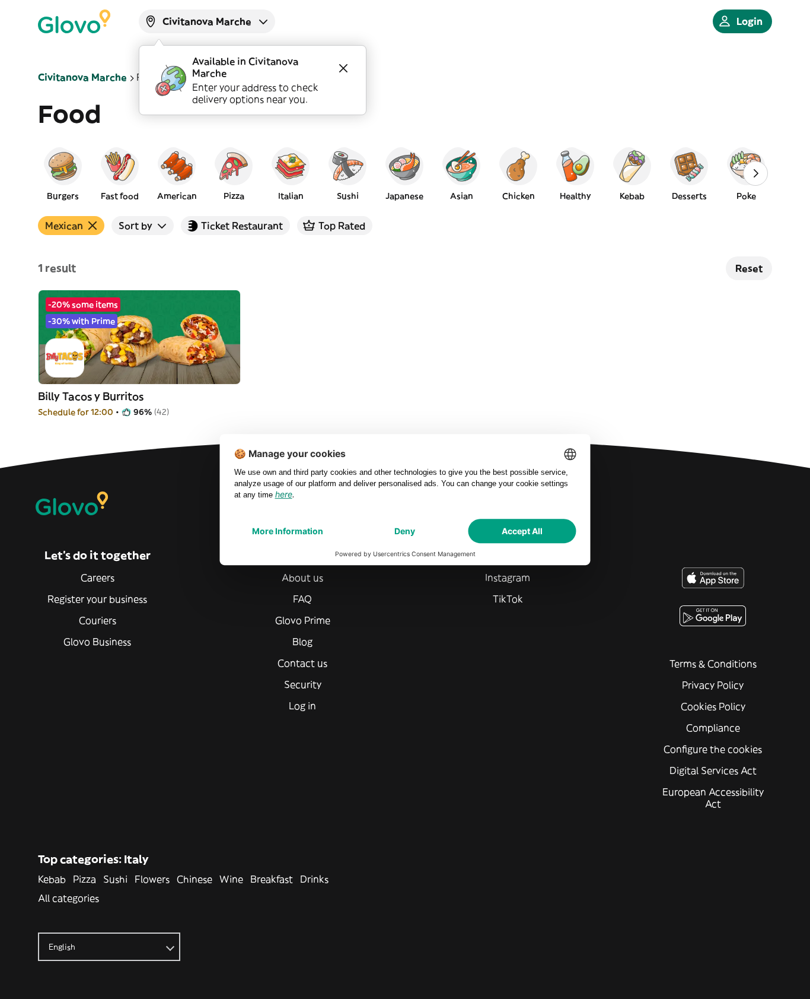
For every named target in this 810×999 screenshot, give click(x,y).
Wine (231, 879)
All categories (68, 898)
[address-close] (343, 68)
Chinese (194, 879)
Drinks (314, 879)
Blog (302, 642)
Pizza (84, 879)
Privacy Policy (713, 685)
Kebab (52, 879)
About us (302, 577)
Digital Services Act (713, 770)
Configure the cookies (713, 749)
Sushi (115, 879)
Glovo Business (97, 642)
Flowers (152, 879)
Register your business (97, 599)
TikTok (508, 599)
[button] (63, 173)
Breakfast (271, 879)
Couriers (97, 620)
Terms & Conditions (713, 664)
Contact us (302, 663)
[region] (405, 173)
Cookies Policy (713, 706)
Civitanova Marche (82, 77)
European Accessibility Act (713, 798)
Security (302, 684)
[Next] (755, 173)
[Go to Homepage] (74, 21)
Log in (302, 706)
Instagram (507, 577)
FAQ (302, 599)
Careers (97, 577)
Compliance (713, 728)
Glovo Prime (302, 620)
